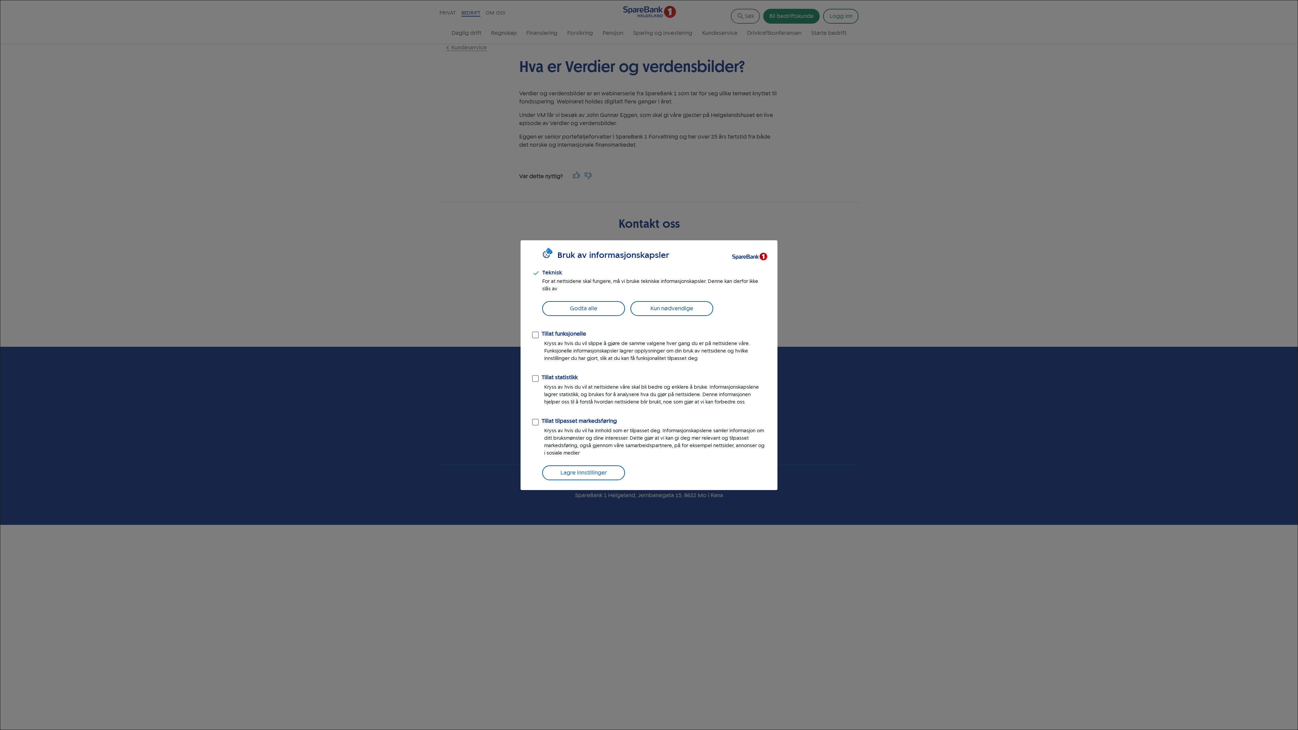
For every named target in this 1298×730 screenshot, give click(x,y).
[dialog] (649, 365)
